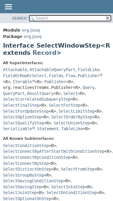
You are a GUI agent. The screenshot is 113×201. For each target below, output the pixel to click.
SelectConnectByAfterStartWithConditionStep (53, 151)
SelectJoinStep (20, 192)
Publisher (55, 81)
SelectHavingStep (22, 186)
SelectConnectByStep (26, 163)
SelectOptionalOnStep (27, 198)
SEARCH (19, 18)
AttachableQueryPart (52, 69)
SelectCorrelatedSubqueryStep (37, 99)
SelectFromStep (78, 169)
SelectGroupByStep (23, 175)
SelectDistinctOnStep (27, 169)
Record (44, 52)
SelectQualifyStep (23, 123)
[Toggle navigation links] (8, 7)
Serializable (17, 128)
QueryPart (14, 93)
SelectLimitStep (76, 111)
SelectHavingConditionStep (33, 180)
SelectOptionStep (22, 117)
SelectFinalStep (21, 105)
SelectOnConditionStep (71, 192)
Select (70, 93)
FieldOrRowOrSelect (24, 75)
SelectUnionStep (72, 123)
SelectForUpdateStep (26, 111)
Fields (56, 75)
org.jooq (31, 30)
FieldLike (88, 69)
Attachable (15, 69)
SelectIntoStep (68, 186)
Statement (48, 128)
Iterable (22, 81)
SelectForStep (64, 105)
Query (89, 87)
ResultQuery (40, 93)
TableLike (72, 128)
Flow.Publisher (82, 75)
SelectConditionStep (26, 145)
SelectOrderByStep (71, 117)
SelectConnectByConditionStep (37, 157)
